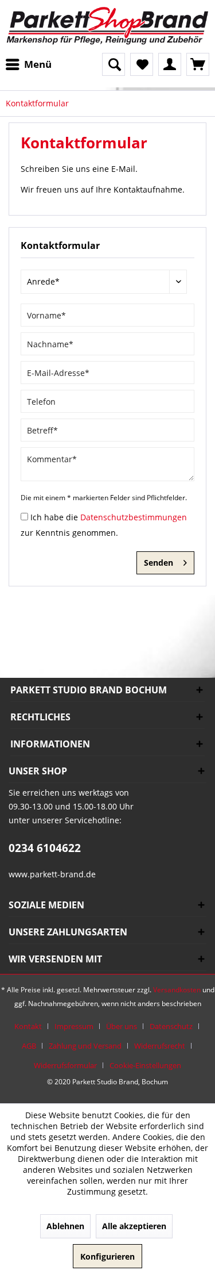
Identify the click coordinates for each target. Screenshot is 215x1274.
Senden (158, 562)
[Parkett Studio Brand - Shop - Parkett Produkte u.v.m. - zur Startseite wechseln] (107, 26)
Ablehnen (65, 1226)
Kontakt (28, 1026)
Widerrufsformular (65, 1065)
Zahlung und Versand (85, 1046)
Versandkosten (177, 990)
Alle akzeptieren (134, 1226)
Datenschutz (171, 1026)
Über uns (121, 1026)
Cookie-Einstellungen (145, 1065)
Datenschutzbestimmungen (133, 517)
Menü (38, 64)
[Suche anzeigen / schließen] (113, 64)
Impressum (73, 1026)
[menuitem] (31, 64)
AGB (29, 1046)
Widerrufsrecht (159, 1046)
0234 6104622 (45, 848)
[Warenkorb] (197, 64)
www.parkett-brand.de (52, 874)
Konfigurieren (107, 1256)
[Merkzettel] (141, 64)
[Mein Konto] (169, 64)
